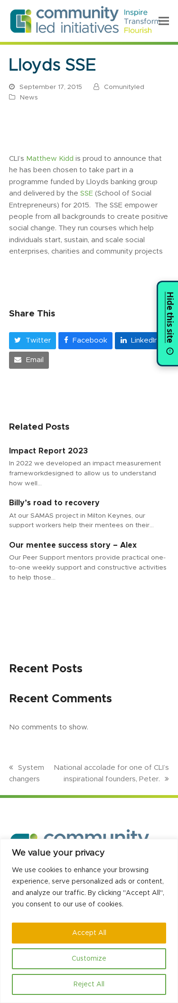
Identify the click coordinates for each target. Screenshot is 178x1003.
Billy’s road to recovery (54, 503)
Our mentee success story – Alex (73, 545)
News (29, 97)
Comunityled (124, 87)
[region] (89, 921)
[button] (164, 21)
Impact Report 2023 (48, 451)
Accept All (89, 933)
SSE (86, 193)
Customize (89, 958)
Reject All (89, 984)
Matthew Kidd (50, 158)
